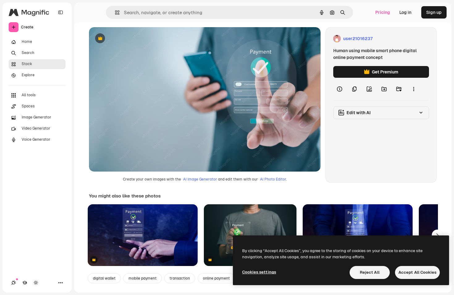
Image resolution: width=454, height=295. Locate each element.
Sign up (434, 12)
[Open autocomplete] (114, 12)
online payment (216, 278)
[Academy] (25, 283)
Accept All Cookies (417, 272)
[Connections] (14, 283)
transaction (180, 278)
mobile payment (142, 278)
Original (128, 39)
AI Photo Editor (273, 179)
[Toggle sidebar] (60, 12)
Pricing (382, 12)
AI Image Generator (200, 179)
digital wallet (104, 278)
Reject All (370, 272)
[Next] (437, 235)
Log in (405, 12)
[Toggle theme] (36, 283)
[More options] (413, 89)
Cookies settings (259, 272)
